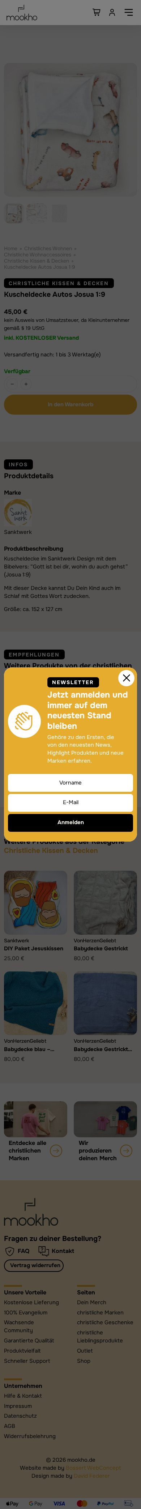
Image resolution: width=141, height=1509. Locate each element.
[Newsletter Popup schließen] (126, 678)
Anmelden (70, 822)
